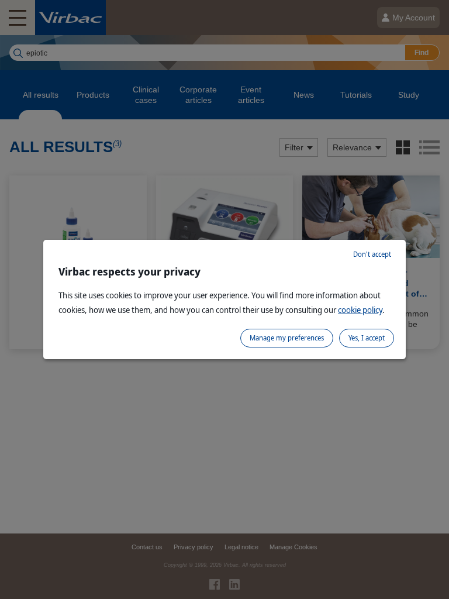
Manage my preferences (287, 338)
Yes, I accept (366, 338)
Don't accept (372, 254)
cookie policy (360, 309)
